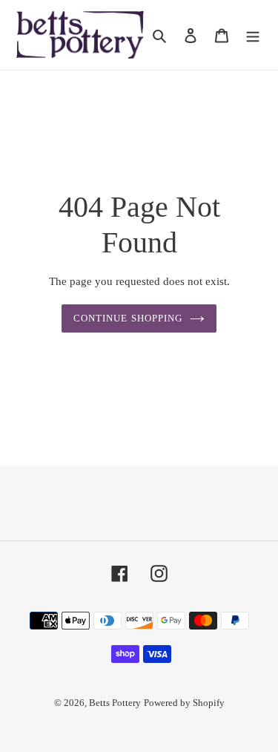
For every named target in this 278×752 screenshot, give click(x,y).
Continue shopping (127, 318)
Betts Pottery (115, 702)
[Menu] (252, 35)
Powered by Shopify (184, 702)
